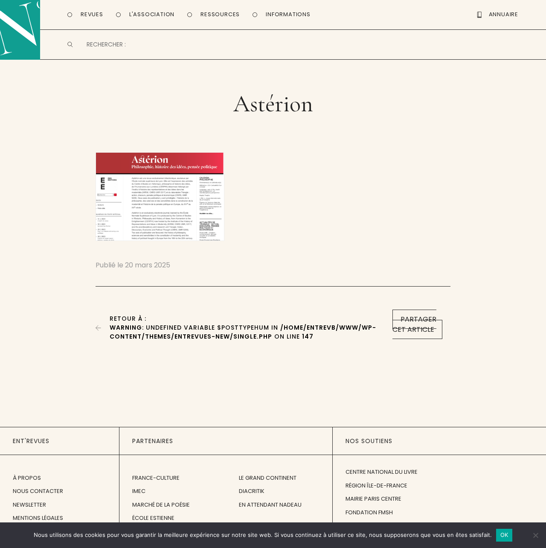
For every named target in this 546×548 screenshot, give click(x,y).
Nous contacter (38, 491)
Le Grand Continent (267, 478)
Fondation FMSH (369, 512)
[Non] (535, 535)
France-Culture (156, 478)
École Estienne (153, 518)
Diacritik (251, 491)
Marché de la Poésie (161, 505)
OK (504, 534)
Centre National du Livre (382, 472)
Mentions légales (38, 518)
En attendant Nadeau (270, 505)
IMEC (138, 491)
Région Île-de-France (376, 485)
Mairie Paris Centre (373, 499)
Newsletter (29, 505)
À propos (27, 478)
